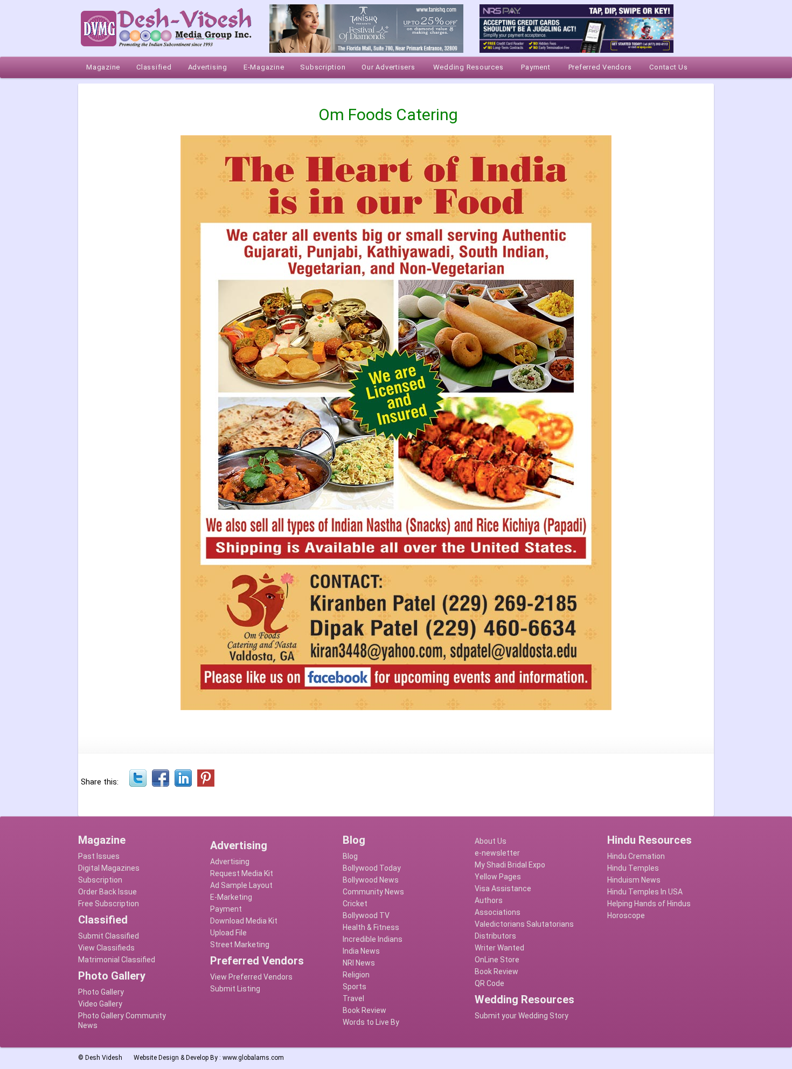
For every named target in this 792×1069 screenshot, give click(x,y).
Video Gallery (100, 1003)
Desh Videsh (103, 1057)
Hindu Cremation (636, 856)
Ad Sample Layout (241, 885)
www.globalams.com (253, 1057)
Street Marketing (239, 944)
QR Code (489, 983)
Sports (354, 986)
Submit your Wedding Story (521, 1015)
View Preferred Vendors (251, 977)
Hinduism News (634, 880)
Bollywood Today (372, 868)
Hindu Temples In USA (645, 891)
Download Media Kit (243, 921)
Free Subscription (108, 903)
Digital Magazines (109, 868)
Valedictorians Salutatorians (524, 924)
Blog (350, 856)
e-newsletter (497, 853)
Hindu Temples (633, 868)
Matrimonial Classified (116, 959)
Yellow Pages (498, 876)
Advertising (229, 861)
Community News (373, 891)
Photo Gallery (101, 992)
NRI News (359, 963)
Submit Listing (235, 988)
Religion (356, 974)
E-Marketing (231, 897)
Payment (226, 909)
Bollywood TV (366, 915)
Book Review (364, 1010)
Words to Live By (371, 1022)
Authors (489, 900)
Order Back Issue (107, 891)
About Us (490, 841)
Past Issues (99, 856)
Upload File (228, 932)
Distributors (495, 936)
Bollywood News (371, 880)
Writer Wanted (499, 947)
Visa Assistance (503, 888)
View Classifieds (106, 947)
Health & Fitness (371, 927)
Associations (497, 912)
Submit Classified (108, 936)
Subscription (100, 880)
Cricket (355, 903)
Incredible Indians (372, 939)
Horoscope (626, 915)
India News (361, 951)
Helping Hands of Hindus (649, 903)
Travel (353, 998)
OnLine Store (497, 959)
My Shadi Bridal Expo (510, 864)
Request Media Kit (241, 873)
